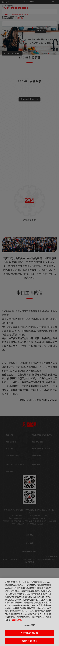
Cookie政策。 (17, 620)
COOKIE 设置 (29, 625)
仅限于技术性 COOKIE (29, 633)
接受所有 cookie (29, 641)
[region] (29, 612)
